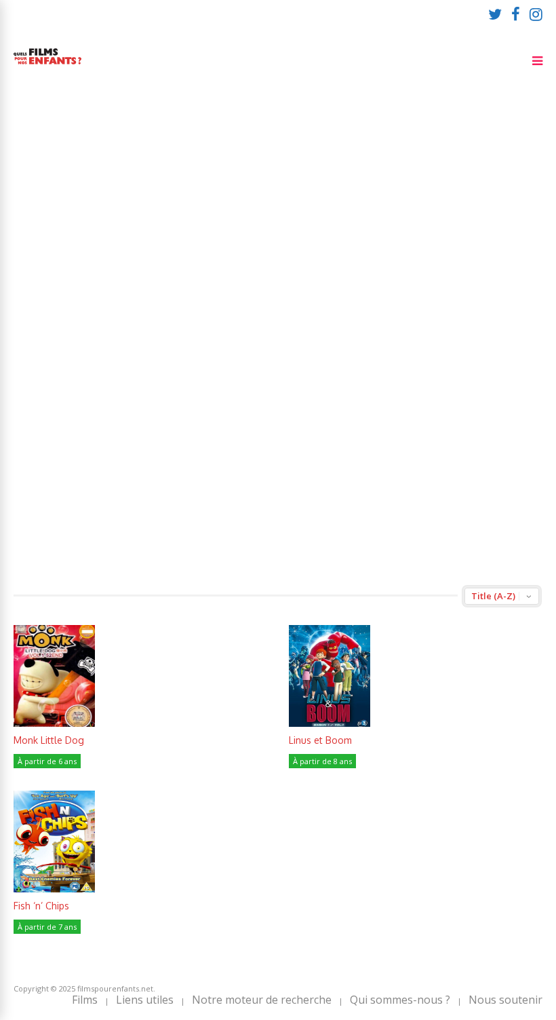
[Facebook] (515, 13)
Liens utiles (145, 999)
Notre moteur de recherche (262, 999)
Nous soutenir (505, 999)
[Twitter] (495, 13)
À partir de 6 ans (47, 761)
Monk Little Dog (49, 740)
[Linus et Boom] (329, 723)
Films (85, 999)
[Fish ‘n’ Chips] (54, 888)
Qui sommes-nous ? (400, 999)
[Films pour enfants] (47, 67)
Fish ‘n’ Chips (41, 905)
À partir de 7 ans (47, 927)
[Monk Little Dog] (54, 723)
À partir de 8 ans (322, 761)
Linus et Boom (320, 740)
